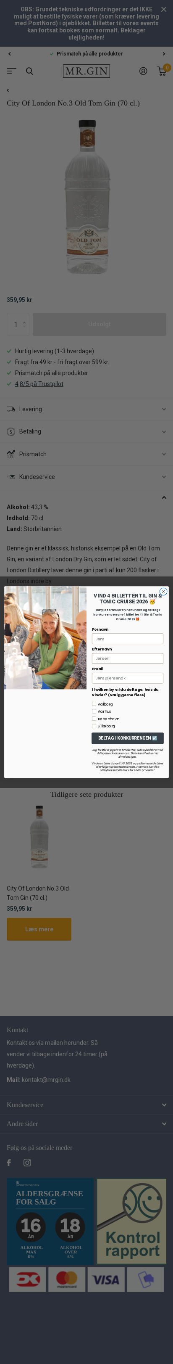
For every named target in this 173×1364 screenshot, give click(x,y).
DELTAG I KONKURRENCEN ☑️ (127, 737)
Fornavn (100, 629)
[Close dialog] (163, 591)
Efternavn (102, 649)
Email (97, 668)
